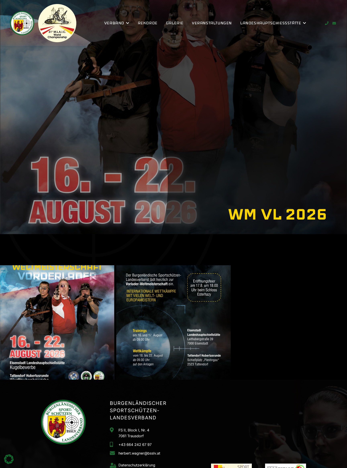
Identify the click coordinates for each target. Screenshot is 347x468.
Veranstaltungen (212, 23)
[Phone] (327, 23)
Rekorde (147, 23)
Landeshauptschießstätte (270, 23)
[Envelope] (334, 23)
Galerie (174, 23)
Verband (114, 23)
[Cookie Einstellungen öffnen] (9, 463)
